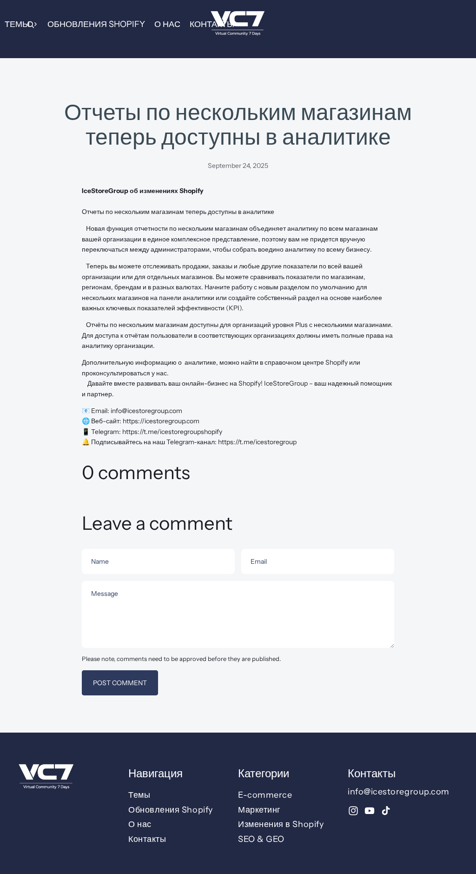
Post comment (120, 683)
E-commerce (265, 795)
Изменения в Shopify (281, 825)
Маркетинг (259, 810)
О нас (167, 24)
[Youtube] (369, 810)
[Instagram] (353, 810)
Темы (17, 24)
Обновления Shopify (96, 24)
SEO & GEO (261, 839)
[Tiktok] (385, 810)
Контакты (212, 24)
